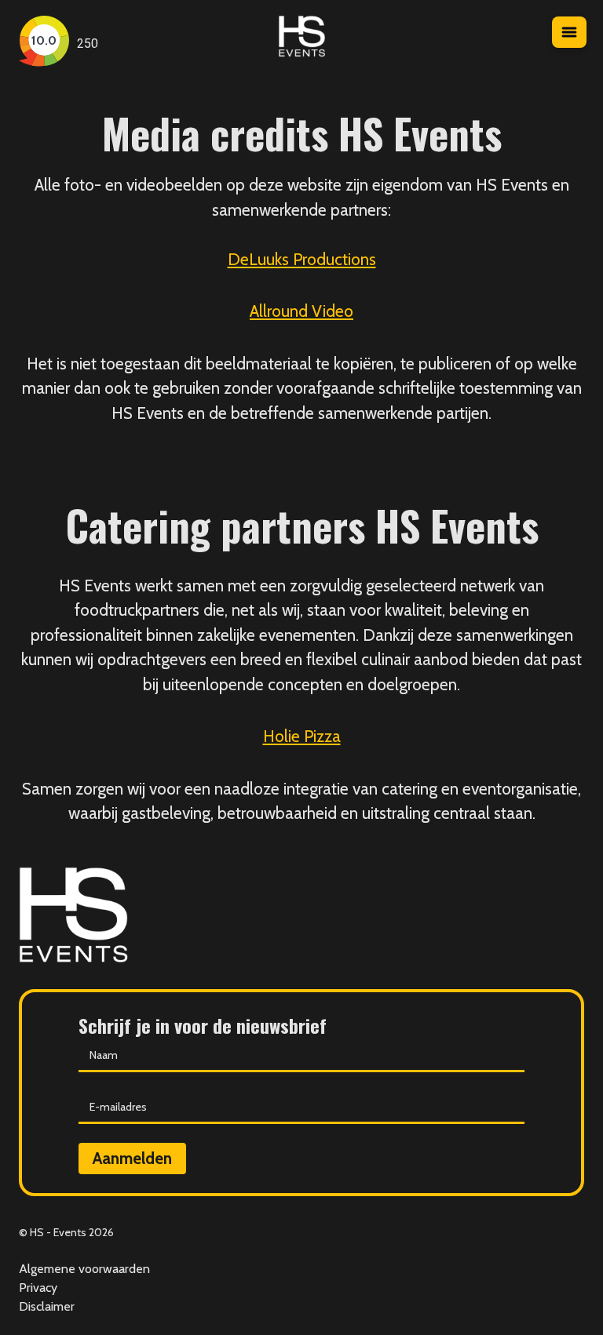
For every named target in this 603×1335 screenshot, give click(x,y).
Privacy (38, 1287)
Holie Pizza (302, 736)
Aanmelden (132, 1158)
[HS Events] (302, 44)
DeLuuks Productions (302, 259)
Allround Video (301, 311)
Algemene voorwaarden (84, 1268)
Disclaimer (47, 1306)
